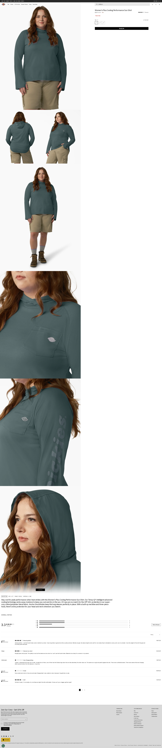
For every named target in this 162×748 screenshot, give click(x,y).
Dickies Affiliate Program (138, 725)
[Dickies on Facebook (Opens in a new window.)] (4, 736)
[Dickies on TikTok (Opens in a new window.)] (8, 736)
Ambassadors (154, 712)
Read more (37, 664)
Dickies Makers (154, 714)
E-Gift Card (136, 718)
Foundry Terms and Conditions (155, 745)
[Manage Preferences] (3, 745)
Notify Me (121, 28)
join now (155, 1)
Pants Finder (35, 4)
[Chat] (152, 4)
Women (11, 4)
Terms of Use (117, 745)
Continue (5, 729)
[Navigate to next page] (84, 690)
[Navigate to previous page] (77, 690)
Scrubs (30, 4)
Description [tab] (4, 596)
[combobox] (155, 635)
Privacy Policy (16, 723)
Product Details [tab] (18, 596)
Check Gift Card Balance (138, 727)
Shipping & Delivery (137, 721)
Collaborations (154, 716)
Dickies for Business (137, 723)
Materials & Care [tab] (27, 596)
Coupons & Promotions (138, 720)
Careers (117, 714)
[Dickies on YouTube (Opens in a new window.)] (6, 736)
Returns (135, 714)
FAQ (134, 710)
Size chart (146, 20)
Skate (152, 710)
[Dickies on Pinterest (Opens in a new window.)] (13, 736)
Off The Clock (17, 4)
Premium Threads (24, 4)
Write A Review (156, 624)
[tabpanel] (57, 603)
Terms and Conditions (8, 725)
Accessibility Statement (143, 745)
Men (8, 4)
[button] (82, 621)
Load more (40, 589)
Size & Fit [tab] (10, 596)
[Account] (156, 4)
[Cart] (159, 4)
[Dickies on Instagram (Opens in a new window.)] (1, 736)
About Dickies (118, 710)
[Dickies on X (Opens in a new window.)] (10, 736)
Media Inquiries (119, 712)
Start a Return (136, 716)
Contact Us (136, 712)
